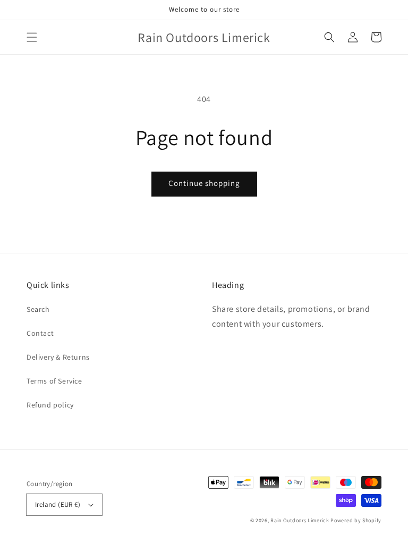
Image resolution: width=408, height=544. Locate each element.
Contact (40, 333)
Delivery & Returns (58, 357)
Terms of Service (54, 381)
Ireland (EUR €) (57, 504)
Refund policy (50, 405)
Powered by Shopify (355, 520)
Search (38, 309)
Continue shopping (204, 183)
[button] (32, 37)
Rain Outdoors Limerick (300, 520)
